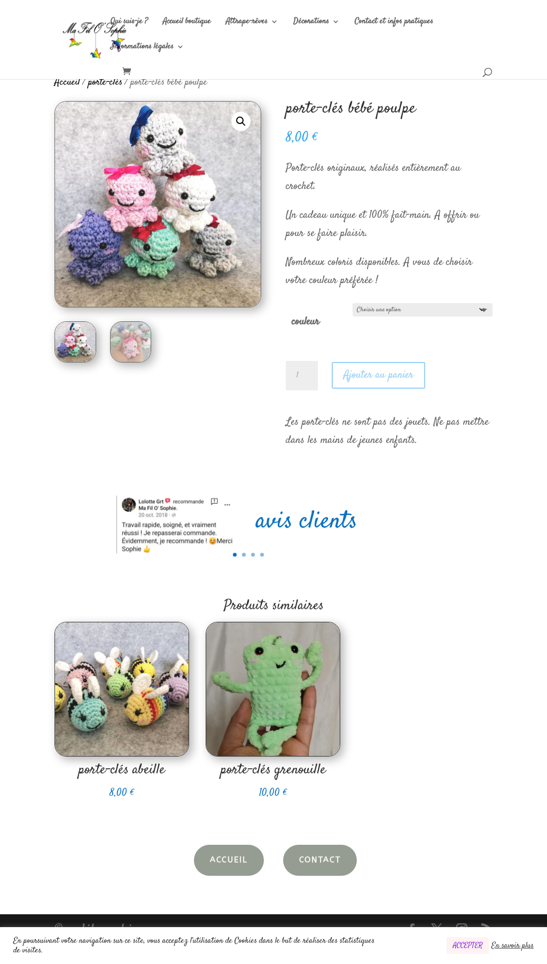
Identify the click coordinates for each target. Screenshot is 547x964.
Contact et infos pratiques (394, 22)
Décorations (311, 22)
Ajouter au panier (378, 375)
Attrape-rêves (247, 22)
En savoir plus (512, 946)
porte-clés (105, 82)
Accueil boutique (187, 22)
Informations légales (142, 47)
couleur (305, 321)
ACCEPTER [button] (467, 945)
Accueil (67, 82)
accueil (229, 860)
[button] (241, 121)
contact (320, 860)
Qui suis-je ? (129, 22)
